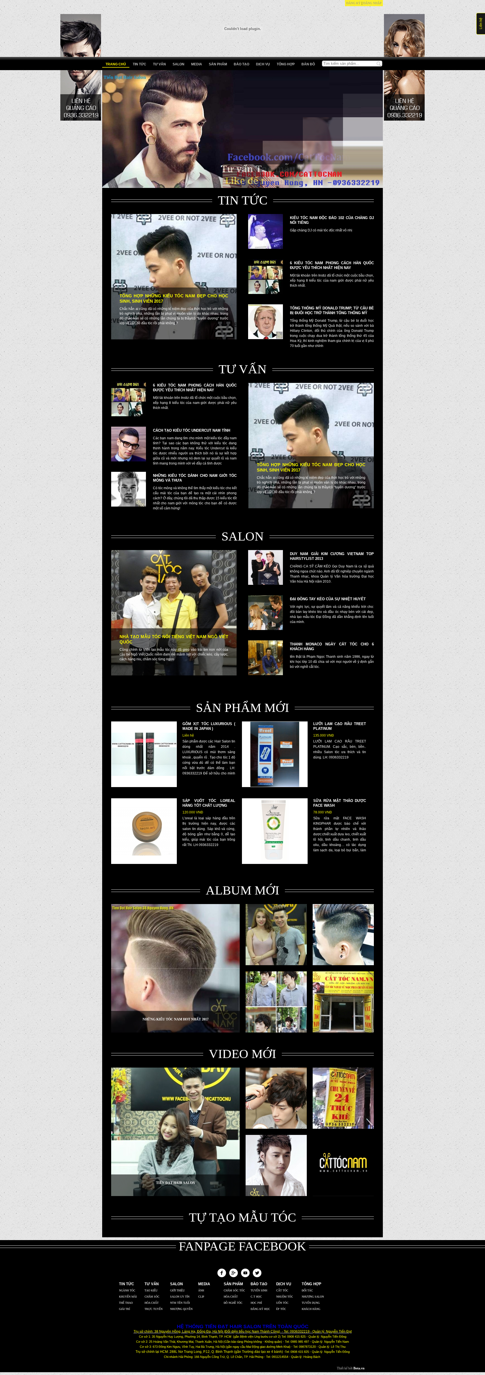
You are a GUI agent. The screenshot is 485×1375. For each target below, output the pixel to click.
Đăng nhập (372, 3)
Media (196, 64)
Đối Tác (307, 1290)
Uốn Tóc (282, 1302)
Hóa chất (152, 1302)
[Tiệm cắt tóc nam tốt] (343, 1195)
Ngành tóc (127, 1290)
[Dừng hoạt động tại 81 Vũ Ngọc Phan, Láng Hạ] (343, 1128)
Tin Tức (139, 64)
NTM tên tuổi (180, 1302)
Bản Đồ (308, 64)
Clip (201, 1296)
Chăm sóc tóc (234, 1290)
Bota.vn (359, 1368)
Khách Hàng (311, 1308)
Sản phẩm (218, 64)
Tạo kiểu (151, 1290)
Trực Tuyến (154, 1308)
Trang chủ (116, 64)
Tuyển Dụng (311, 1302)
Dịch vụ (263, 64)
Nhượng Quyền (181, 1308)
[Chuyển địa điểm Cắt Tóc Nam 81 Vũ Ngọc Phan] (343, 1031)
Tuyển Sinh (259, 1290)
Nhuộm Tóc (284, 1296)
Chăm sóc (152, 1296)
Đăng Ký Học (260, 1308)
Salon (178, 64)
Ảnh (201, 1290)
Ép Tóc (281, 1308)
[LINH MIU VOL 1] (276, 964)
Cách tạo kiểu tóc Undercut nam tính (191, 430)
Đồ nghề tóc (233, 1302)
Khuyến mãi (128, 1296)
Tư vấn (159, 64)
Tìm (379, 64)
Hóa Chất (231, 1296)
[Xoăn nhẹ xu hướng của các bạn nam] (276, 1128)
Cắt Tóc (282, 1290)
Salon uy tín (179, 1296)
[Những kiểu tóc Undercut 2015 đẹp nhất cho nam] (343, 964)
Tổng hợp (286, 64)
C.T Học (256, 1296)
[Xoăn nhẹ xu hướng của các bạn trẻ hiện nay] (276, 1031)
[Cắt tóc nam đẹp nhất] (276, 1195)
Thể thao (126, 1302)
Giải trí (124, 1308)
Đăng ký (353, 3)
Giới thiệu (177, 1290)
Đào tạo (241, 64)
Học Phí (256, 1302)
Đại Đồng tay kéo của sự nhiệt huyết (328, 599)
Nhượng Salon (313, 1296)
